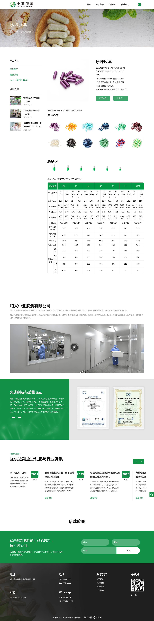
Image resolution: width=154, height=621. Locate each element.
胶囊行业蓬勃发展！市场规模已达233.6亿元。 (38, 474)
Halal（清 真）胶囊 (18, 80)
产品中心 (112, 4)
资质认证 (100, 587)
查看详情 (27, 498)
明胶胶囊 (14, 69)
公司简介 (100, 579)
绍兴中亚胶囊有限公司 (72, 618)
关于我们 (100, 4)
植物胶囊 (14, 75)
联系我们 (125, 4)
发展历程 (100, 583)
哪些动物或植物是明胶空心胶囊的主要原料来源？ (83, 474)
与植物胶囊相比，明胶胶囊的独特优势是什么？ (129, 474)
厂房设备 (100, 590)
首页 (89, 4)
